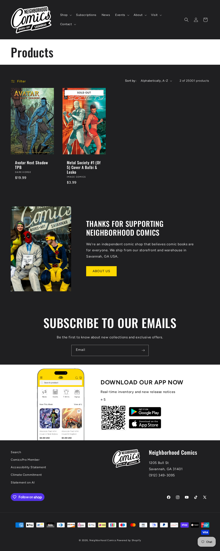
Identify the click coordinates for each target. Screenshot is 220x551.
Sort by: (130, 81)
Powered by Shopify (129, 540)
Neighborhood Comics (102, 540)
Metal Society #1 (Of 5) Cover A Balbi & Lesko (84, 167)
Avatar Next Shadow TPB (31, 165)
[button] (65, 15)
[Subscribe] (143, 350)
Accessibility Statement (28, 467)
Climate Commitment (26, 475)
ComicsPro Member (25, 460)
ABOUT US (101, 271)
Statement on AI (23, 482)
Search (16, 452)
